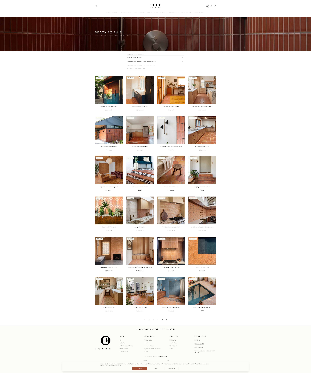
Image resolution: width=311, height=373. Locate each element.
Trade (146, 343)
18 (162, 319)
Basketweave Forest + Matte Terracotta (202, 227)
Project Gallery (149, 345)
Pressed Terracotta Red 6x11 (109, 106)
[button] (96, 6)
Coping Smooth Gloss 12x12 (140, 187)
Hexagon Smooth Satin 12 (171, 187)
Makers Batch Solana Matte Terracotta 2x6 (140, 267)
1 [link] (144, 319)
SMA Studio (173, 345)
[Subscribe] (168, 361)
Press (171, 348)
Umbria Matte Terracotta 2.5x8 (171, 267)
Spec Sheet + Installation (153, 348)
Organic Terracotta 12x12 (140, 307)
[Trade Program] (207, 6)
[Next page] (166, 319)
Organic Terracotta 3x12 (202, 267)
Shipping (122, 343)
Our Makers (173, 343)
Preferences (171, 368)
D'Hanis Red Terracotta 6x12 (109, 146)
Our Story (173, 340)
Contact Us (148, 340)
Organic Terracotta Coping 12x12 (202, 307)
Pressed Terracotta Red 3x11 (140, 106)
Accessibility (124, 351)
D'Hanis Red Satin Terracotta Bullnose (171, 146)
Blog (146, 351)
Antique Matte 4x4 (140, 227)
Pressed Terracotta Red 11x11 (171, 106)
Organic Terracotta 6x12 (108, 307)
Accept (140, 368)
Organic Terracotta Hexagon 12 (171, 307)
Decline (155, 368)
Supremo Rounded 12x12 (202, 146)
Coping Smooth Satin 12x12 (202, 187)
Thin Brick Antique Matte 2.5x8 (171, 227)
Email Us (198, 340)
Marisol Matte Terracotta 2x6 (109, 267)
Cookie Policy (117, 365)
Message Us (199, 347)
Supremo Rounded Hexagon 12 (109, 187)
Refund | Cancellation (126, 345)
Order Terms (124, 348)
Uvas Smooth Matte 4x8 (109, 227)
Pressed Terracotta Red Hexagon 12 (202, 106)
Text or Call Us (199, 343)
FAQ (121, 340)
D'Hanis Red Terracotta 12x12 (140, 146)
